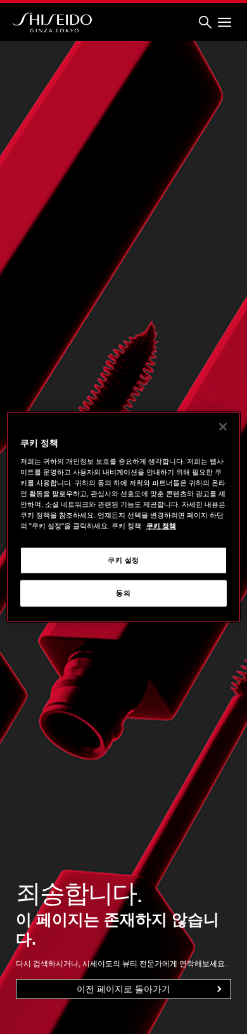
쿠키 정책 (161, 526)
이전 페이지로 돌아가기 (123, 989)
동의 (123, 593)
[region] (123, 517)
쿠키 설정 (123, 560)
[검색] (205, 23)
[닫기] (223, 427)
